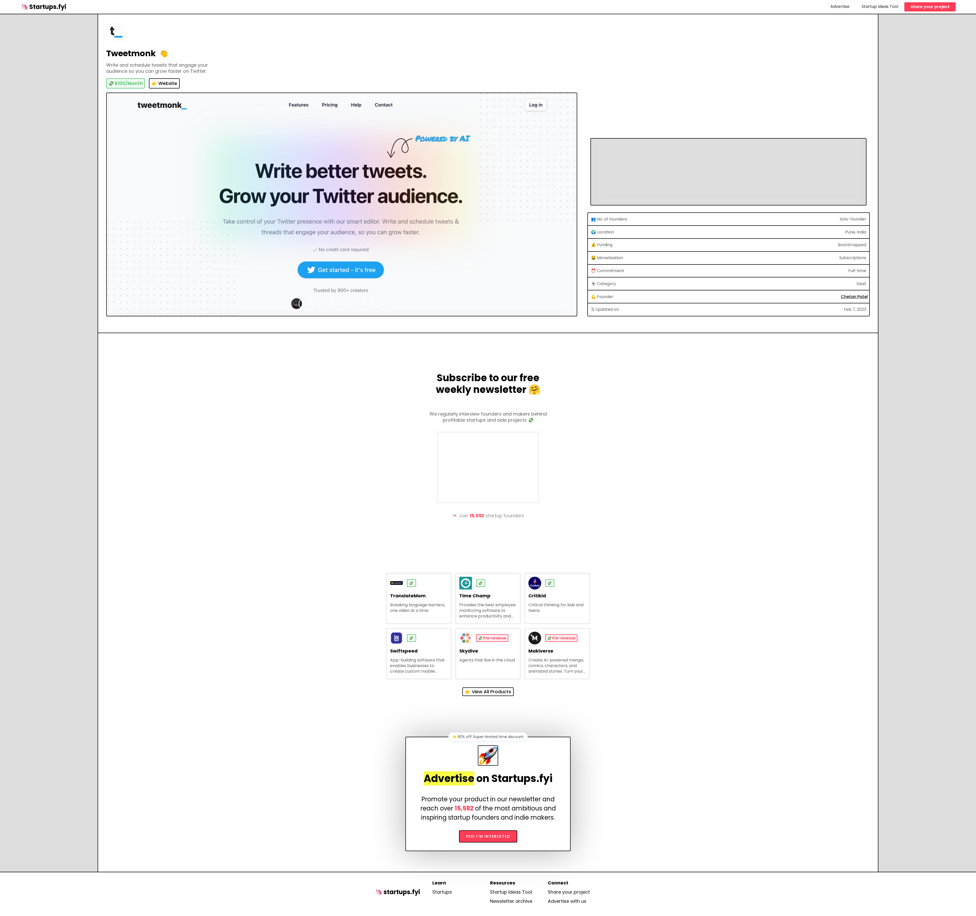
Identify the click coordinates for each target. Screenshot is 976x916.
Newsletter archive (511, 901)
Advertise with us (567, 901)
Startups (442, 892)
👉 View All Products (488, 691)
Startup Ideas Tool (880, 6)
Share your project (930, 7)
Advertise (839, 6)
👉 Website (164, 83)
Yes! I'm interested (488, 836)
